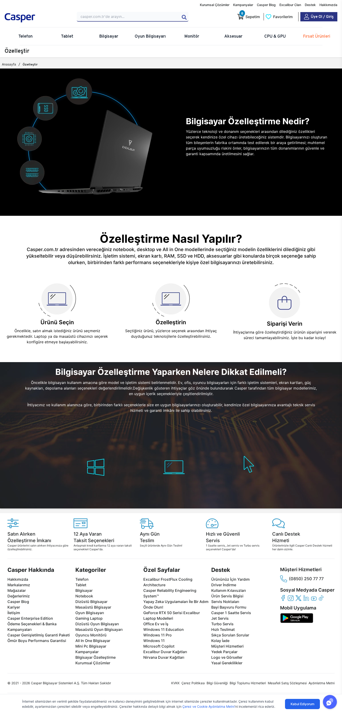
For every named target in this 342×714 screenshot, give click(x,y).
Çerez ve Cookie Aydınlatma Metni (208, 706)
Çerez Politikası (193, 683)
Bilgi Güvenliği (217, 683)
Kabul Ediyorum (302, 704)
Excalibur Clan (290, 5)
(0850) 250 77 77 (306, 578)
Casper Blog (266, 5)
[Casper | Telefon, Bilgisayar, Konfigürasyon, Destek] (38, 17)
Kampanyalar (243, 5)
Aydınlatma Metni (321, 683)
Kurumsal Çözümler (214, 5)
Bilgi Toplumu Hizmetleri (248, 683)
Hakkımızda (328, 5)
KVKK (175, 683)
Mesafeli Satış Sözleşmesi (287, 683)
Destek (310, 5)
